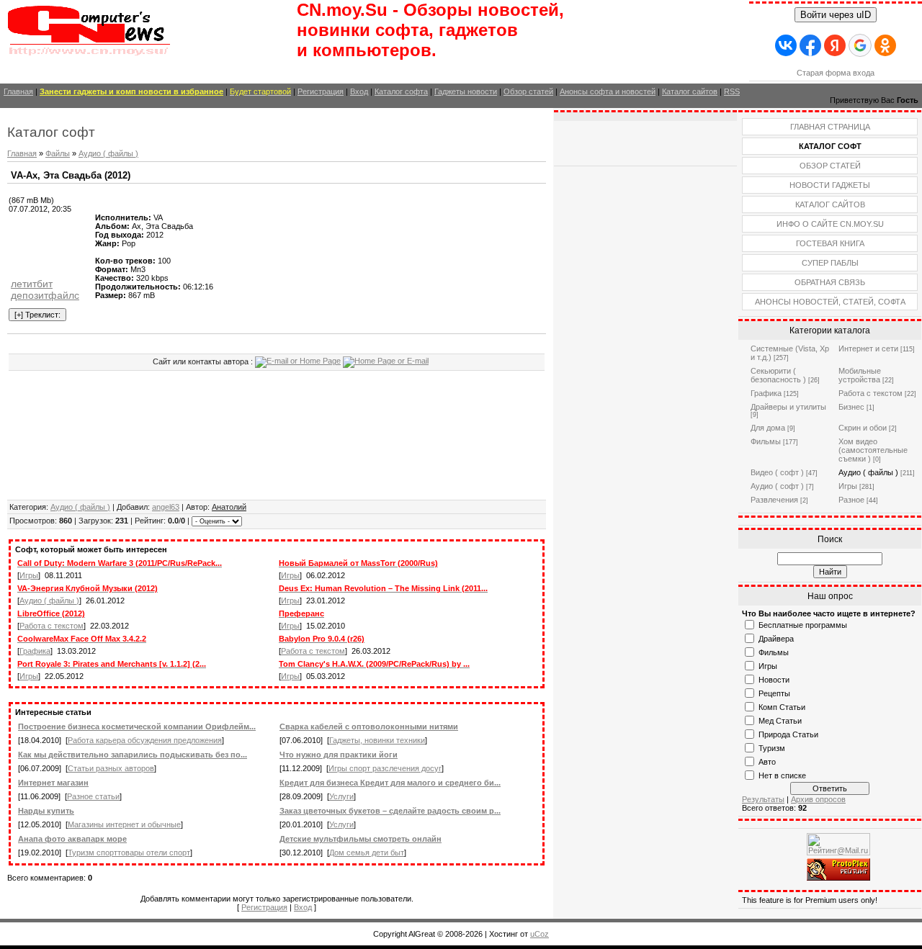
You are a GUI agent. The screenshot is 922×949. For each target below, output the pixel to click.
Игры (28, 575)
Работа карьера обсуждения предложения (145, 740)
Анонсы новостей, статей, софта (830, 301)
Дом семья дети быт (366, 852)
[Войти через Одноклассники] (885, 45)
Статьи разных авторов (111, 768)
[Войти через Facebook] (810, 45)
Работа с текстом (51, 625)
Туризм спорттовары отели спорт (129, 852)
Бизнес (851, 406)
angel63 (165, 507)
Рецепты (774, 693)
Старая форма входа (835, 72)
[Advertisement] (52, 245)
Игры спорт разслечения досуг (385, 768)
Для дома (768, 427)
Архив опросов (818, 799)
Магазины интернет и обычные (124, 824)
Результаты (763, 799)
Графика (34, 651)
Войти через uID (835, 14)
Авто (767, 761)
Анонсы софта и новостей (607, 91)
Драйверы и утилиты (788, 406)
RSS (732, 91)
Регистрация (320, 91)
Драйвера (776, 638)
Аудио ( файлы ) (108, 153)
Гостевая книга (830, 243)
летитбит (32, 283)
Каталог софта (401, 91)
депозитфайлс (45, 295)
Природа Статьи (788, 734)
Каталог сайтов (689, 91)
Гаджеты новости (465, 91)
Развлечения (774, 499)
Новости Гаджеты (829, 185)
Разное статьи (93, 796)
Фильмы (766, 441)
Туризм (771, 748)
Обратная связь (830, 282)
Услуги (341, 796)
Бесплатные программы (802, 625)
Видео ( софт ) (777, 472)
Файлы (57, 153)
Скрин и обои (862, 427)
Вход (359, 91)
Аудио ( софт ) (777, 486)
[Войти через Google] (860, 45)
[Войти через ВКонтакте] (786, 45)
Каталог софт (830, 146)
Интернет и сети (868, 348)
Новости (773, 679)
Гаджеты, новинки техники (377, 740)
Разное (851, 499)
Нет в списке (782, 775)
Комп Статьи (781, 707)
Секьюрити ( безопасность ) (778, 375)
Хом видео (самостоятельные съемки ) (873, 450)
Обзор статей (528, 91)
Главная (18, 91)
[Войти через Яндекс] (835, 45)
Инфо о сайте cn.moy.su (830, 224)
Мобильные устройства (859, 375)
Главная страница (830, 126)
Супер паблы (830, 262)
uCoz (539, 934)
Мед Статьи (780, 720)
